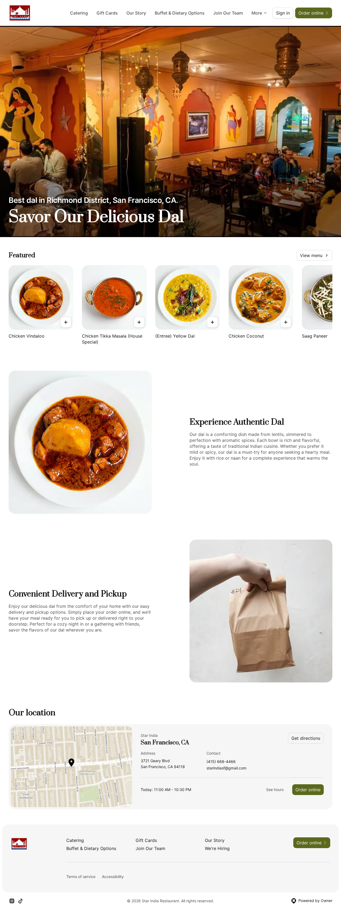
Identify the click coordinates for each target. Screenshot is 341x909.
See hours (275, 789)
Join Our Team (228, 13)
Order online (308, 789)
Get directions (305, 738)
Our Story (136, 13)
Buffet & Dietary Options (180, 13)
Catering (79, 13)
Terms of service (80, 876)
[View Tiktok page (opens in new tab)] (20, 901)
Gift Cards (107, 13)
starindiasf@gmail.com (226, 768)
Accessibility (113, 876)
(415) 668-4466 (221, 761)
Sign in (283, 13)
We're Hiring (217, 848)
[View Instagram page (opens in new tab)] (12, 901)
